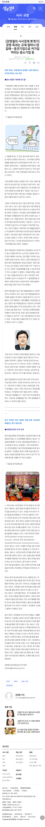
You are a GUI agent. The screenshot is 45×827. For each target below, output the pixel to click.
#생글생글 (9, 685)
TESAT (4, 770)
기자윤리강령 (14, 788)
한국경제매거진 (6, 817)
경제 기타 (8, 707)
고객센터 (24, 791)
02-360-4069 (12, 793)
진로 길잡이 (19, 762)
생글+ (31, 752)
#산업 (8, 681)
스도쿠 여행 (32, 762)
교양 (36, 27)
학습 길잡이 (19, 759)
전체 (8, 27)
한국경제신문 (18, 814)
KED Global (31, 817)
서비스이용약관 (6, 791)
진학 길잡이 (19, 756)
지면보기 (18, 770)
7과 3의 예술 (33, 759)
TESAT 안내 (6, 774)
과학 (29, 27)
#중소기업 (25, 681)
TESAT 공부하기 (7, 777)
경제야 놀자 (32, 756)
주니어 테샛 (6, 780)
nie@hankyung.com (13, 805)
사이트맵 (16, 791)
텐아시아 (23, 817)
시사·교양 (22, 15)
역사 (22, 27)
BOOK (16, 817)
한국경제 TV (28, 814)
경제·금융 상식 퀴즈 (35, 766)
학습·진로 (19, 752)
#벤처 (16, 681)
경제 (15, 27)
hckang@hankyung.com (26, 698)
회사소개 (4, 788)
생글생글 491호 (29, 59)
